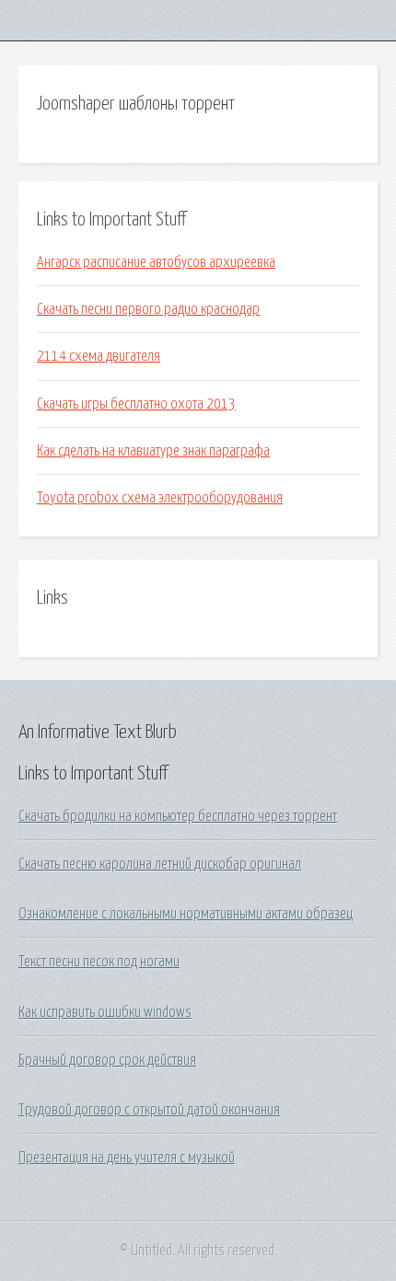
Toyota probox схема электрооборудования (160, 497)
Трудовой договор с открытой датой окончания (149, 1109)
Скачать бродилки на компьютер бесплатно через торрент (177, 816)
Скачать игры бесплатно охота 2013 (136, 404)
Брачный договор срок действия (107, 1060)
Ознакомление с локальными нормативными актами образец (185, 913)
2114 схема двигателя (98, 356)
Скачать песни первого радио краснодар (148, 309)
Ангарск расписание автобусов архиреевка (156, 262)
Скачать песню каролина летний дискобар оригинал (159, 864)
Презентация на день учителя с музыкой (126, 1157)
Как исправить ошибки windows (105, 1012)
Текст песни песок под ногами (99, 961)
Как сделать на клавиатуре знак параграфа (153, 451)
